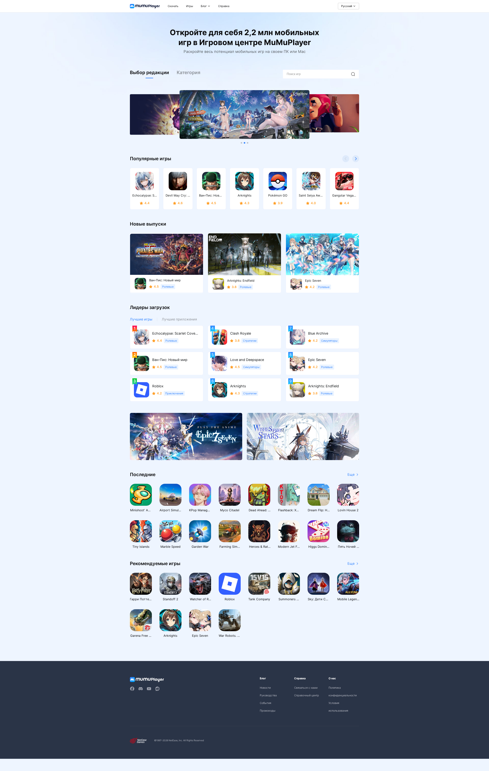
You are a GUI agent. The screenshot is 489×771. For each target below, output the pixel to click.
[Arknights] (303, 436)
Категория (188, 72)
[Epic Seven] (186, 436)
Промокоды (267, 710)
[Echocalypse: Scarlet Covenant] (244, 114)
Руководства (268, 695)
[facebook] (132, 688)
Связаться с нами (305, 687)
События (265, 703)
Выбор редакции (149, 72)
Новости (265, 687)
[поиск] (353, 74)
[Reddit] (157, 688)
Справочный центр (306, 695)
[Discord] (140, 688)
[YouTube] (149, 688)
